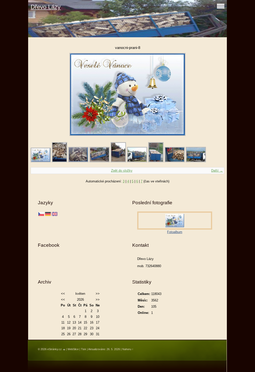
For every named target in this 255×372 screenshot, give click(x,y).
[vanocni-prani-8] (41, 161)
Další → (217, 170)
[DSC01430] (59, 161)
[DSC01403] (196, 161)
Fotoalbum (174, 232)
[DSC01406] (156, 161)
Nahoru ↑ (127, 349)
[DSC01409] (137, 161)
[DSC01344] (175, 161)
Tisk (83, 349)
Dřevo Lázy (46, 6)
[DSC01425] (99, 161)
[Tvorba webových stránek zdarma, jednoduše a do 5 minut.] (64, 349)
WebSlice (73, 349)
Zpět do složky (121, 170)
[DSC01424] (118, 161)
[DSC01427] (78, 161)
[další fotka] (216, 94)
